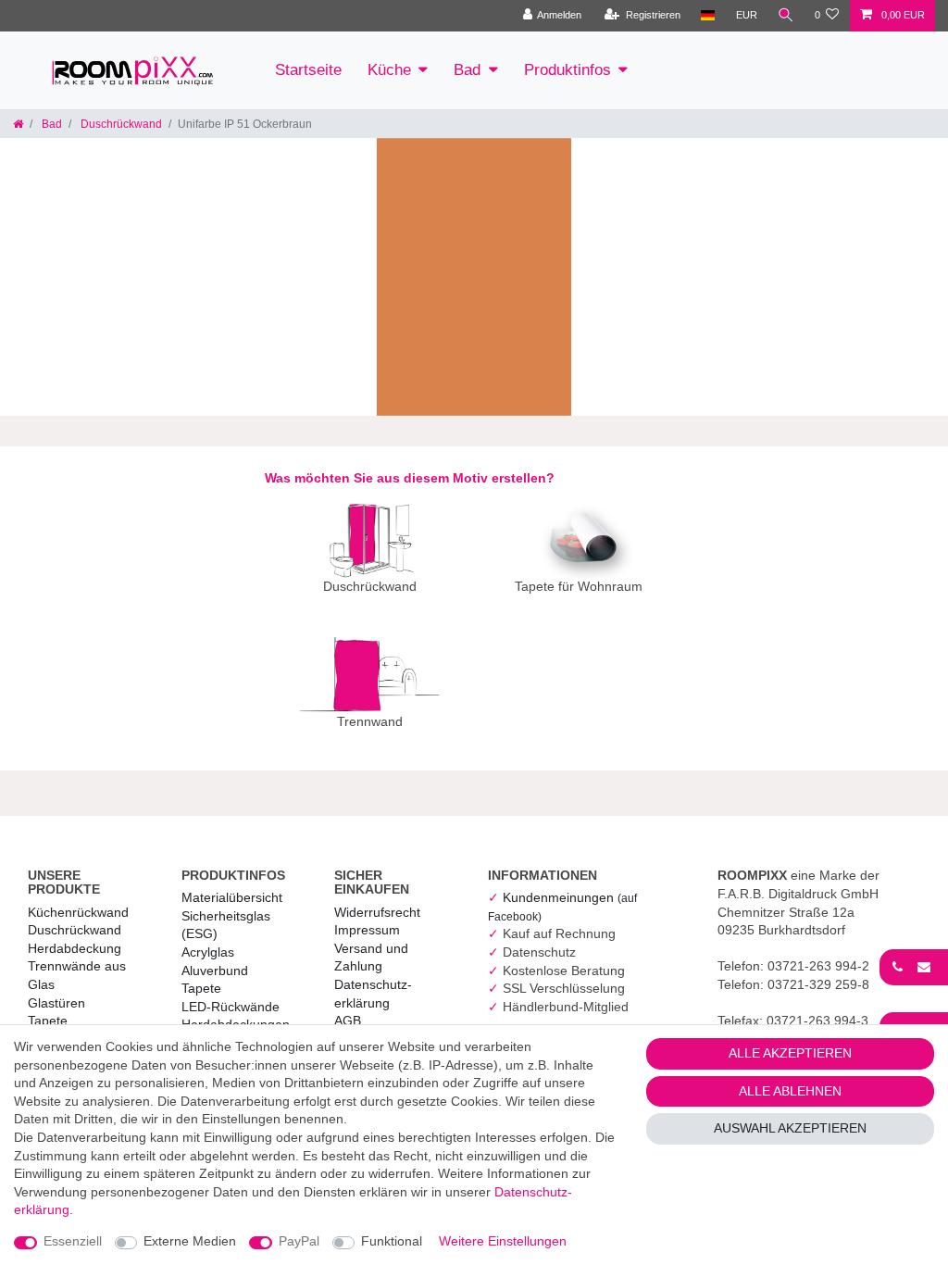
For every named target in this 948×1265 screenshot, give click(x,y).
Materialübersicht (231, 897)
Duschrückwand (120, 124)
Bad (467, 70)
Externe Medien (189, 1241)
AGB (347, 1020)
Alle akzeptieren (790, 1053)
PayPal (299, 1241)
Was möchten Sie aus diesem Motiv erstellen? (410, 477)
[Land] (708, 15)
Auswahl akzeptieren (790, 1128)
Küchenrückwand (78, 912)
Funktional (391, 1241)
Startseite (308, 70)
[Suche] (786, 15)
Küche (389, 70)
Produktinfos (567, 70)
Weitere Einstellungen (503, 1241)
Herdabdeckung (74, 948)
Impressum (367, 929)
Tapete (48, 1020)
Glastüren (56, 1003)
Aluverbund (214, 970)
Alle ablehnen (790, 1090)
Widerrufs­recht (377, 912)
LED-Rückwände (230, 1006)
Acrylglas (207, 952)
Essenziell (73, 1241)
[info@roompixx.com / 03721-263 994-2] (914, 966)
